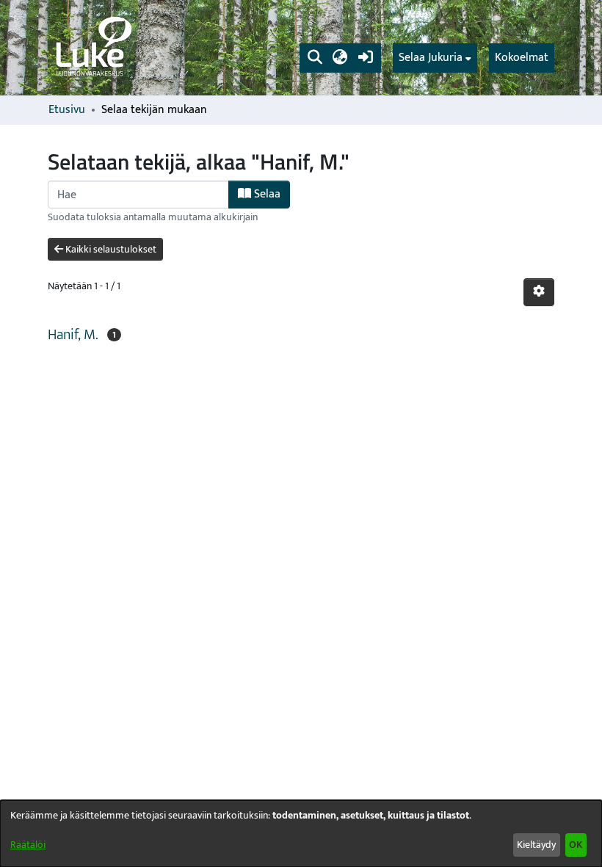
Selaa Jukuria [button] (431, 58)
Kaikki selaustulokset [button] (109, 249)
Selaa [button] (265, 194)
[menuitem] (435, 58)
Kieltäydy (536, 844)
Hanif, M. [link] (73, 335)
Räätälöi (28, 844)
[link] (92, 47)
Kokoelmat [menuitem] (521, 58)
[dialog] (301, 833)
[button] (314, 58)
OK (575, 844)
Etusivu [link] (66, 110)
